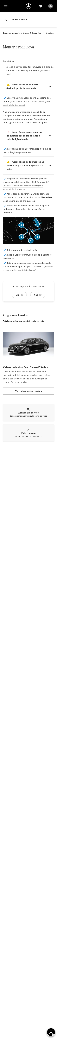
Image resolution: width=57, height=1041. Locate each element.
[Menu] (5, 6)
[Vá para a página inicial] (28, 6)
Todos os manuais (11, 33)
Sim (18, 294)
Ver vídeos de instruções (28, 391)
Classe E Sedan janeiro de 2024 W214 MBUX (32, 33)
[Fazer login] (50, 6)
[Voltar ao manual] (7, 19)
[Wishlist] (40, 6)
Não (36, 294)
